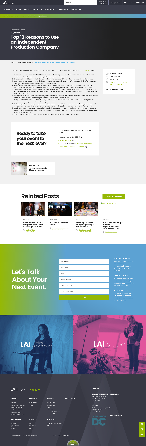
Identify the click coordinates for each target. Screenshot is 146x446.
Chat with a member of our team (72, 147)
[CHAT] (142, 429)
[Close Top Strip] (143, 16)
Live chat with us (122, 258)
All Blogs (28, 230)
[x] (33, 390)
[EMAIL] (142, 434)
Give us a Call (120, 290)
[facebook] (30, 390)
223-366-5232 (96, 400)
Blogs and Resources (24, 62)
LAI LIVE (87, 70)
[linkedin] (36, 390)
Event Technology (57, 230)
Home (12, 62)
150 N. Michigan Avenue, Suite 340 (101, 408)
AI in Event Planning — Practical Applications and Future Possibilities (113, 225)
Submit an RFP (120, 275)
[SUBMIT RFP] (142, 424)
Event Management (116, 84)
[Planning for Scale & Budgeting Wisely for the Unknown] (86, 209)
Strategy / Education (85, 232)
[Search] (95, 2)
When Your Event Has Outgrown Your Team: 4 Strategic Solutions (33, 224)
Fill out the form (65, 140)
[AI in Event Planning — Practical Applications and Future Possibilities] (113, 209)
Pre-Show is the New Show (59, 223)
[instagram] (39, 390)
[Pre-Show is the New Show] (60, 209)
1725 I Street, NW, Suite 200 (99, 397)
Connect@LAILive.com (83, 143)
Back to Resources (19, 30)
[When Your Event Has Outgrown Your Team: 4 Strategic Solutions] (33, 209)
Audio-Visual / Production (118, 82)
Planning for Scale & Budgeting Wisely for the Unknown (85, 224)
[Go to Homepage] (8, 2)
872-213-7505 (96, 411)
